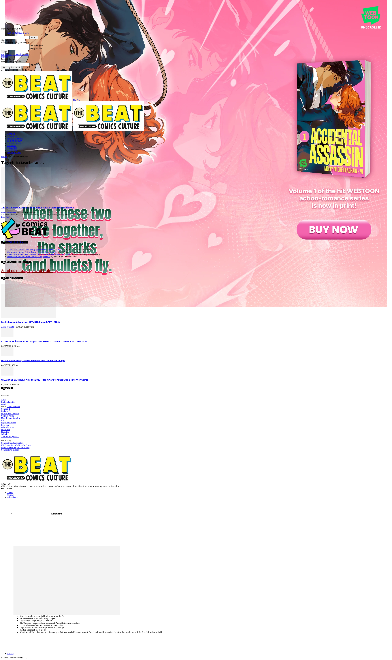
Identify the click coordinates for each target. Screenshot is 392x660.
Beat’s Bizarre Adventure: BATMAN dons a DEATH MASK (30, 322)
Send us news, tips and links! (27, 270)
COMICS (11, 134)
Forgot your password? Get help (15, 54)
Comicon (5, 404)
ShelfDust (5, 429)
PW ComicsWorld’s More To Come (16, 445)
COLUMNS (12, 148)
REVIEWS (11, 145)
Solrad (4, 434)
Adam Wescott (7, 327)
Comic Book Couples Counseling (15, 447)
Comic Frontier (13, 406)
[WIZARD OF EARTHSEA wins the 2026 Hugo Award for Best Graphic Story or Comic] (7, 375)
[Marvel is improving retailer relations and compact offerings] (7, 356)
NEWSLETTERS (14, 152)
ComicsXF (5, 409)
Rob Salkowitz (7, 427)
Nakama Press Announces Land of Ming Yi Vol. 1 (28, 256)
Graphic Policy (7, 416)
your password (36, 48)
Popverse (5, 425)
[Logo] (37, 130)
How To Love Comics (10, 418)
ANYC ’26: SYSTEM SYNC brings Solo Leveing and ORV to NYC (34, 250)
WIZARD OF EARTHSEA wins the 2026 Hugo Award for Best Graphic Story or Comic (44, 379)
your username (36, 45)
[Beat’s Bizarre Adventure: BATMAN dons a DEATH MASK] (28, 317)
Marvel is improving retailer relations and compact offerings (33, 360)
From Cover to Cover (10, 413)
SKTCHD (5, 432)
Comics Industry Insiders (12, 443)
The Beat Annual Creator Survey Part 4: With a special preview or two (37, 207)
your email (34, 64)
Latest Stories (18, 242)
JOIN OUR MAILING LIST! (18, 33)
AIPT (3, 400)
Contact (10, 495)
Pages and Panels (8, 423)
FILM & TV (12, 136)
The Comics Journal (10, 436)
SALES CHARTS (14, 143)
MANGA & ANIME (15, 139)
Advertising (12, 497)
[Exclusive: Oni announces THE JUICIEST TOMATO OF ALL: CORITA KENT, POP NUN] (7, 336)
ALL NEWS (12, 150)
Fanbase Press (7, 411)
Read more (5, 217)
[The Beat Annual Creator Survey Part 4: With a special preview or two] (26, 203)
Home (4, 156)
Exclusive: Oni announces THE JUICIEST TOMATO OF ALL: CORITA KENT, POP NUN (44, 341)
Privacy (4, 57)
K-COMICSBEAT (14, 141)
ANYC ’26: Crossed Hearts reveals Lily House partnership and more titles (39, 254)
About (10, 492)
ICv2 (3, 420)
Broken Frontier (8, 402)
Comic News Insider (10, 450)
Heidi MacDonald (8, 212)
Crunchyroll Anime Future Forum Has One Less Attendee (32, 252)
